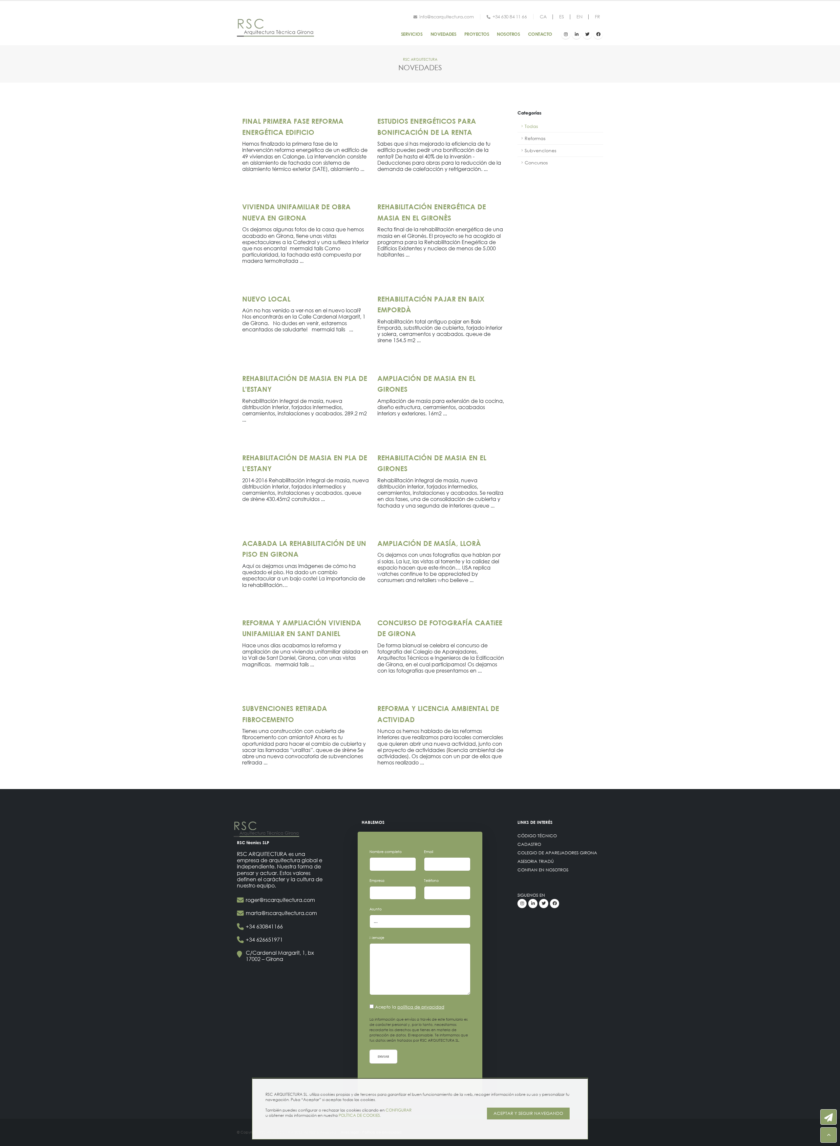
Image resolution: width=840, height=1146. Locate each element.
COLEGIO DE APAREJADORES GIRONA (557, 853)
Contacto (540, 34)
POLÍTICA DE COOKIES (359, 1115)
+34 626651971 (264, 939)
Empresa (377, 880)
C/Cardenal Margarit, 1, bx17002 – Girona (280, 955)
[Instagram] (565, 34)
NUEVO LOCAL (266, 299)
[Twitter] (587, 34)
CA (543, 16)
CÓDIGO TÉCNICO (537, 836)
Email (428, 851)
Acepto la (409, 1007)
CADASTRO (529, 844)
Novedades (443, 34)
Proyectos (476, 34)
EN (579, 16)
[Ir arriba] (828, 1135)
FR (597, 16)
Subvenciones (540, 150)
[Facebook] (598, 34)
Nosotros (508, 34)
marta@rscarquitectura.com (281, 912)
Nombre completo (385, 851)
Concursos (536, 162)
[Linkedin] (576, 34)
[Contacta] (828, 1117)
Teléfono (431, 880)
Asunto (375, 909)
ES (561, 16)
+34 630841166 (264, 926)
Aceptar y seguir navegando (528, 1113)
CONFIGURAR (398, 1110)
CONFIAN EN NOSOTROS (542, 870)
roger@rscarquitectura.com (280, 899)
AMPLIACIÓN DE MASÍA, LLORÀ (429, 543)
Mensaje (376, 937)
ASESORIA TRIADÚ (535, 861)
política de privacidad (420, 1007)
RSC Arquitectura (420, 59)
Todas (531, 126)
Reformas (535, 138)
